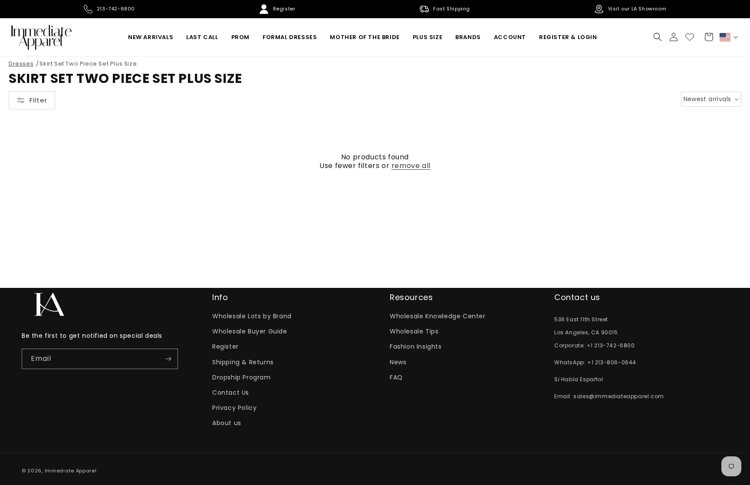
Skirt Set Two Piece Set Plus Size (88, 63)
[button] (657, 36)
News (398, 362)
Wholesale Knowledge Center (438, 316)
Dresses (21, 63)
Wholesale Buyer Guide (249, 331)
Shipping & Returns (243, 362)
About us (226, 423)
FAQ (396, 377)
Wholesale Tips (414, 331)
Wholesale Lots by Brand (252, 316)
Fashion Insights (416, 346)
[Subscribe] (168, 359)
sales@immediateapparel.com (618, 396)
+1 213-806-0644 (611, 362)
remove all (411, 166)
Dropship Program (241, 377)
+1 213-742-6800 (611, 345)
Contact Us (230, 392)
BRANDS (468, 37)
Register (225, 346)
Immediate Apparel (71, 470)
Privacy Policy (234, 407)
